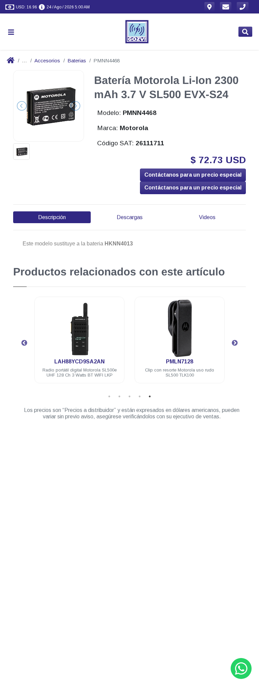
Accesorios (47, 60)
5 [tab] (149, 396)
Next (234, 343)
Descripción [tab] (52, 217)
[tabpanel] (79, 344)
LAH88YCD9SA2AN (79, 361)
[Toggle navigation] (14, 32)
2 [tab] (119, 396)
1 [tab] (109, 396)
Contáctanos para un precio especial (192, 175)
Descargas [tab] (130, 217)
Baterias (76, 60)
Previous (24, 343)
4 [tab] (139, 396)
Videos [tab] (207, 217)
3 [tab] (129, 396)
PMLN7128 (179, 361)
